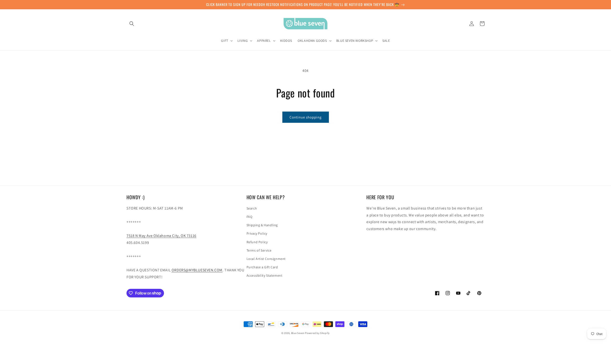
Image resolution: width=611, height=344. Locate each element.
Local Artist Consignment (266, 259)
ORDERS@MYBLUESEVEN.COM (197, 270)
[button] (131, 23)
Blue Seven (298, 333)
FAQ (250, 217)
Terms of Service (259, 250)
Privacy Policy (257, 233)
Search (252, 208)
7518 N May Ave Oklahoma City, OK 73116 (161, 235)
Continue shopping (306, 117)
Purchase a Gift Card (262, 267)
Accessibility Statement (265, 275)
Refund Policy (257, 242)
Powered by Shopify (317, 333)
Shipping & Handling (262, 225)
